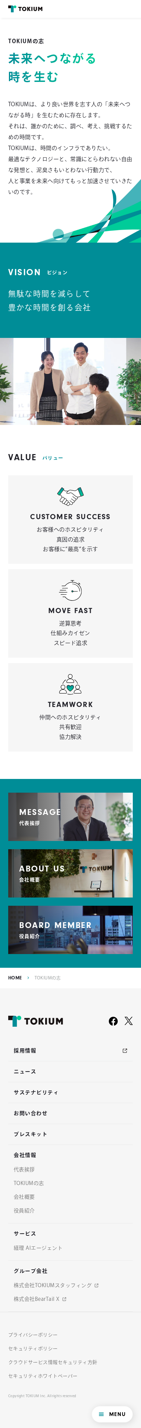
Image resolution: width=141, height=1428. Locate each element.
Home (15, 978)
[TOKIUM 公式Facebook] (113, 1021)
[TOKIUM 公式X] (129, 1021)
